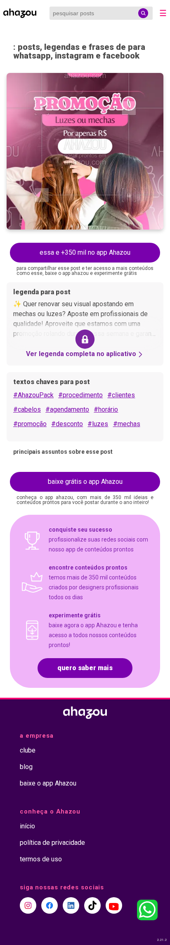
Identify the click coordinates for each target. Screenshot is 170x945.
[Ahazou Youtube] (114, 905)
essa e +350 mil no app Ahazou (85, 252)
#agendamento (67, 409)
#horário (106, 409)
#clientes (121, 395)
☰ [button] (163, 13)
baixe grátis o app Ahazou (85, 481)
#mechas (126, 424)
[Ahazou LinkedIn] (71, 905)
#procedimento (80, 395)
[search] (143, 13)
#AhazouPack (33, 395)
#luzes (97, 424)
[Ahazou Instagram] (28, 905)
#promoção (30, 424)
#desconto (67, 424)
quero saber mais (85, 668)
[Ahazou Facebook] (49, 905)
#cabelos (27, 409)
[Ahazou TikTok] (92, 905)
